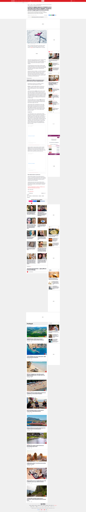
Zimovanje (28, 197)
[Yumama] (51, 506)
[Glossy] (43, 506)
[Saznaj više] (58, 51)
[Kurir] (31, 506)
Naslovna (29, 4)
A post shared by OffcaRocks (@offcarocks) (33, 172)
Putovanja (34, 4)
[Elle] (39, 506)
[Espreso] (36, 506)
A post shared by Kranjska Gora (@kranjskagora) (33, 144)
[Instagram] (43, 509)
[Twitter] (39, 509)
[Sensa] (48, 506)
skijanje (32, 47)
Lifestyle (31, 4)
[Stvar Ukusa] (54, 506)
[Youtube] (44, 509)
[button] (46, 15)
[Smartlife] (46, 506)
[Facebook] (38, 509)
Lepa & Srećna (31, 191)
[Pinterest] (41, 509)
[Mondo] (34, 506)
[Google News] (46, 509)
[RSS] (48, 509)
